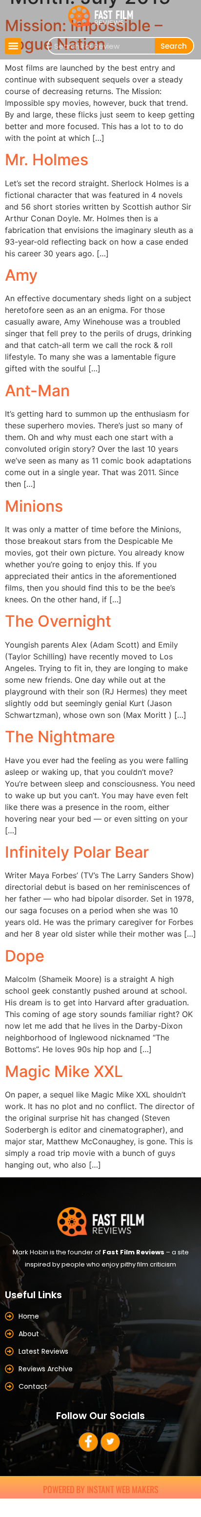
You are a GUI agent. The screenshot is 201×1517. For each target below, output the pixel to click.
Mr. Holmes (46, 159)
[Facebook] (88, 1442)
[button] (13, 46)
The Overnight (58, 621)
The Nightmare (60, 736)
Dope (24, 955)
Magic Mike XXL (64, 1071)
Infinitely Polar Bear (77, 852)
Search (174, 46)
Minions (34, 506)
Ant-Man (37, 390)
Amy (21, 275)
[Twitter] (110, 1442)
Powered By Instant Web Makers (101, 1489)
